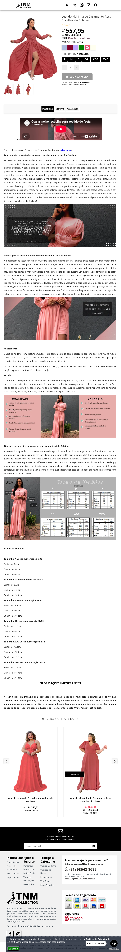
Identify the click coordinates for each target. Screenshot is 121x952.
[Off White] (93, 47)
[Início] (67, 5)
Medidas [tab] (59, 108)
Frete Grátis (28, 884)
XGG (95, 59)
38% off (75, 774)
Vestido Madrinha (48, 865)
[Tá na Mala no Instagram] (19, 934)
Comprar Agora (78, 76)
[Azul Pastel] (64, 47)
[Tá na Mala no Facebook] (11, 934)
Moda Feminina (47, 885)
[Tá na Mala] (24, 5)
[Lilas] (75, 47)
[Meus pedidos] (88, 5)
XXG (105, 59)
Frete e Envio (29, 873)
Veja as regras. (84, 82)
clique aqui (66, 150)
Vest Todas (45, 881)
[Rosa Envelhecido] (87, 47)
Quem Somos (13, 862)
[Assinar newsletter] (93, 846)
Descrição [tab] (47, 108)
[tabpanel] (60, 414)
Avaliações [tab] (73, 108)
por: (31, 809)
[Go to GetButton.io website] (114, 949)
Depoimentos (13, 877)
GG (86, 59)
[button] (95, 5)
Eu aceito (13, 948)
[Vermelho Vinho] (70, 47)
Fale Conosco (13, 873)
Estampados (46, 877)
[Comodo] (73, 918)
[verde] (81, 47)
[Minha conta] (81, 5)
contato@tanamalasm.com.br (80, 878)
